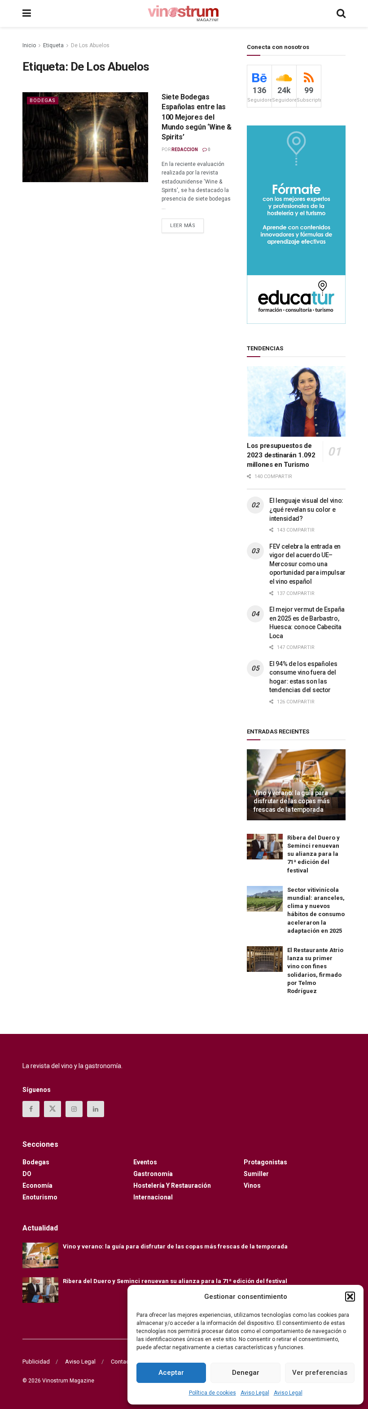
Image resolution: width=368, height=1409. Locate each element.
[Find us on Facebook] (30, 1109)
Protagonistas (265, 1162)
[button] (350, 1296)
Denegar (245, 1373)
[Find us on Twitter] (52, 1109)
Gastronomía (153, 1173)
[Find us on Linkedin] (95, 1109)
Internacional (153, 1197)
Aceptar (171, 1373)
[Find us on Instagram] (74, 1109)
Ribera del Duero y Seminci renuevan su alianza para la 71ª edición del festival (313, 854)
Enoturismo (39, 1197)
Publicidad (36, 1361)
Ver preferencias (319, 1373)
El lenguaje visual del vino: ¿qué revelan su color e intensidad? (306, 509)
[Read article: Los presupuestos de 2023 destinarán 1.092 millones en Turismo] (296, 401)
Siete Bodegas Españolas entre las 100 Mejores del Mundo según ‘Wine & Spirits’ (197, 117)
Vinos (252, 1185)
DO (26, 1173)
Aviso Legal (255, 1393)
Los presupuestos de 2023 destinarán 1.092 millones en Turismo (281, 455)
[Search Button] (341, 13)
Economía (37, 1185)
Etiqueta (53, 45)
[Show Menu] (26, 13)
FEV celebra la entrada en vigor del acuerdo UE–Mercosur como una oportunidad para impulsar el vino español (307, 564)
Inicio (29, 45)
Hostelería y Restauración (172, 1185)
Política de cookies (212, 1393)
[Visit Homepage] (183, 13)
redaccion (184, 149)
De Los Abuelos (90, 45)
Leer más (187, 223)
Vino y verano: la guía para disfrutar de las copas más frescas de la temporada (292, 801)
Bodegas (43, 100)
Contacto (123, 1361)
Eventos (145, 1162)
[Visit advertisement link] (296, 224)
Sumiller (256, 1173)
